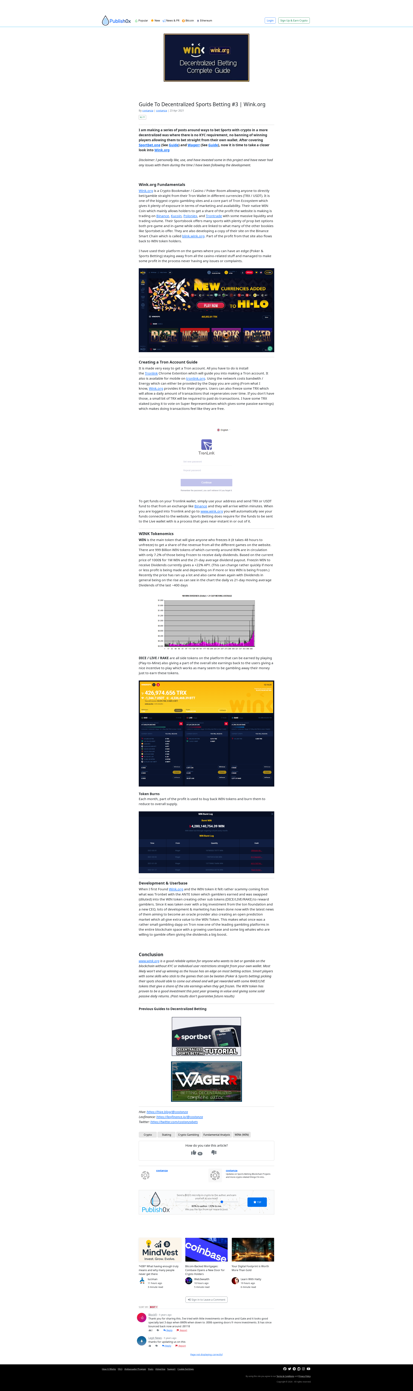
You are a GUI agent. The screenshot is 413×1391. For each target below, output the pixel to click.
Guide (173, 145)
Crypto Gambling (188, 1134)
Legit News (155, 1338)
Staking (166, 1134)
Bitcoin (190, 20)
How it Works (109, 1369)
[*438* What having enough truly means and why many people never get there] (160, 1250)
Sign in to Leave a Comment (208, 1299)
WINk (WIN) (242, 1134)
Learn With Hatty (251, 1279)
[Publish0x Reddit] (299, 1369)
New (157, 20)
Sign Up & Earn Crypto (294, 20)
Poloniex (190, 216)
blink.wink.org (193, 236)
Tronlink (151, 373)
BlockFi (152, 1314)
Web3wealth (201, 1279)
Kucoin (176, 216)
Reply (169, 1330)
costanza (147, 110)
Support (171, 1369)
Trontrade (214, 216)
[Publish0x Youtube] (308, 1369)
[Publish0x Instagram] (304, 1369)
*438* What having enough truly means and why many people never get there (158, 1270)
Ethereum (206, 20)
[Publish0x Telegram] (294, 1369)
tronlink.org (195, 378)
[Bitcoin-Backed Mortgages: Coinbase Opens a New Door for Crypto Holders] (206, 1250)
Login (270, 20)
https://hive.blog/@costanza (167, 1112)
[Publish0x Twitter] (290, 1369)
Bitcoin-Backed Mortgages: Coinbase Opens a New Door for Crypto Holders (205, 1270)
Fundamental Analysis (216, 1134)
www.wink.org (212, 511)
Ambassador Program (135, 1369)
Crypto (148, 1134)
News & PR (172, 20)
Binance (162, 216)
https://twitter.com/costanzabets (174, 1122)
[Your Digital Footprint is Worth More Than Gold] (253, 1250)
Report (183, 1330)
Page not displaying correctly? (206, 1354)
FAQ (120, 1369)
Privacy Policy (304, 1376)
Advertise (160, 1369)
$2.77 (142, 117)
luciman (152, 1279)
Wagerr (194, 145)
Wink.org (162, 150)
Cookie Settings (185, 1369)
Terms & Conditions (285, 1376)
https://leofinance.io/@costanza (179, 1117)
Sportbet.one (149, 145)
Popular (143, 20)
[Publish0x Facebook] (285, 1369)
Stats (150, 1369)
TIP (259, 1202)
